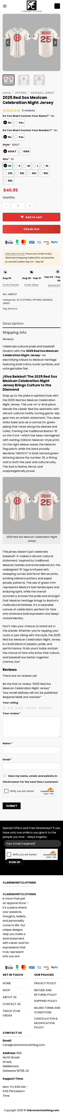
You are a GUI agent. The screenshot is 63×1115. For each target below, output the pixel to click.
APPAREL (21, 93)
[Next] (55, 42)
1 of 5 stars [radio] (3, 708)
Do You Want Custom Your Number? (28, 130)
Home (7, 93)
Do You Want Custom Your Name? (26, 116)
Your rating (10, 702)
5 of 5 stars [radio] (44, 708)
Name (8, 743)
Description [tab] (13, 323)
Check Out (31, 229)
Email (7, 759)
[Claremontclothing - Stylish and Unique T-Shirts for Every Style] (31, 6)
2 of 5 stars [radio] (9, 708)
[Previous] (8, 42)
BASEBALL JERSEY (42, 93)
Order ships (31, 284)
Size (6, 159)
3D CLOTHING (24, 299)
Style (7, 144)
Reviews (8, 339)
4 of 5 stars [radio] (30, 708)
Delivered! (54, 285)
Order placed (11, 284)
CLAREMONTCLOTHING (19, 894)
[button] (5, 6)
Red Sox (12, 308)
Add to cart (33, 217)
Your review (12, 713)
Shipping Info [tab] (14, 332)
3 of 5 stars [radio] (18, 708)
